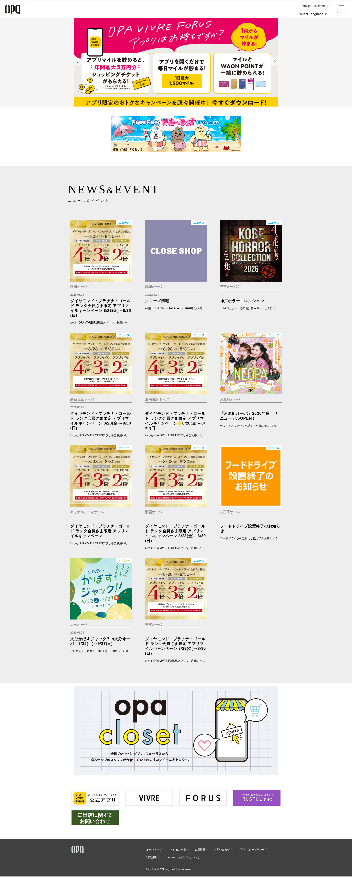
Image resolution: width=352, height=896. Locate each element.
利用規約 (151, 857)
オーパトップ (154, 849)
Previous (77, 64)
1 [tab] (174, 102)
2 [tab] (178, 102)
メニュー (341, 12)
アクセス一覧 (178, 849)
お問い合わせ (222, 849)
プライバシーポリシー (251, 849)
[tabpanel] (176, 62)
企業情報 (200, 849)
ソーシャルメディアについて (182, 857)
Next (274, 64)
